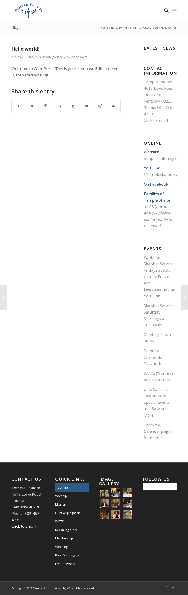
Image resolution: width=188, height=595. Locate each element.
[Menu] (174, 10)
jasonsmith (79, 57)
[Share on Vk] (86, 106)
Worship (61, 496)
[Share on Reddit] (100, 106)
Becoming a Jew (66, 530)
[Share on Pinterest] (45, 106)
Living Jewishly (65, 564)
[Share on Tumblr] (73, 106)
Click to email (156, 120)
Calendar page (157, 431)
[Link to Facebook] (166, 587)
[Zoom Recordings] (3, 297)
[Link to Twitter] (173, 587)
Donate (63, 487)
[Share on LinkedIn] (59, 106)
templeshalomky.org (162, 158)
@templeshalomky (161, 174)
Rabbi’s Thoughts (67, 555)
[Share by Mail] (113, 106)
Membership (64, 538)
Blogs (16, 27)
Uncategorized (52, 57)
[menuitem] (164, 10)
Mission (60, 504)
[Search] (164, 10)
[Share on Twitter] (32, 106)
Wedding (61, 547)
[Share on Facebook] (18, 106)
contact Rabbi (156, 219)
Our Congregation (67, 513)
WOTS (59, 521)
